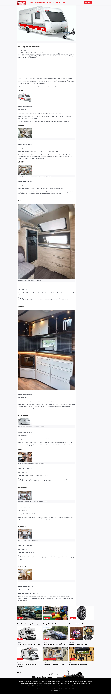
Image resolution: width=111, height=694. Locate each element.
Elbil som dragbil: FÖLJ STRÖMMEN (54, 644)
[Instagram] (20, 672)
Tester (72, 659)
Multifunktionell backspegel (78, 665)
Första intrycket (49, 659)
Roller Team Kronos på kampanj (27, 624)
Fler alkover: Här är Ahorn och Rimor (29, 644)
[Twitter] (18, 672)
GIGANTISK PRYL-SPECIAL (78, 644)
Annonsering (48, 2)
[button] (33, 2)
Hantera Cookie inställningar (55, 690)
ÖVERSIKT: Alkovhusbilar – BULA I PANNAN (28, 666)
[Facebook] (17, 672)
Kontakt (63, 2)
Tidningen (31, 2)
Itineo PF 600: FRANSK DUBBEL (53, 665)
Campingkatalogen (39, 2)
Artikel (46, 638)
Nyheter (20, 618)
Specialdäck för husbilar (77, 624)
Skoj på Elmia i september (51, 624)
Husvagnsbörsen (57, 2)
